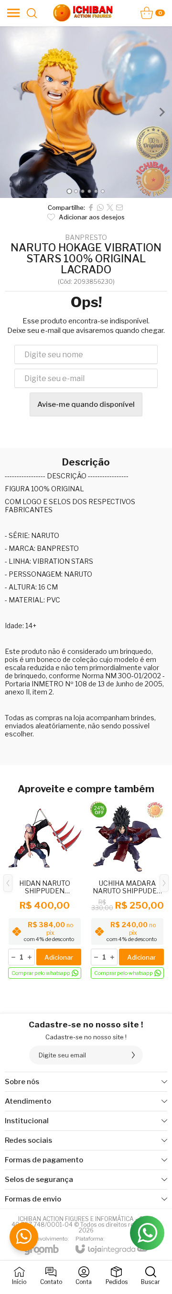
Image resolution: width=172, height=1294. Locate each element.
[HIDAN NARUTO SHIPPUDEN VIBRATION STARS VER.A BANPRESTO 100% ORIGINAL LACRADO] (44, 890)
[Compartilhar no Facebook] (90, 207)
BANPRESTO (86, 237)
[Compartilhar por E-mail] (119, 207)
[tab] (69, 191)
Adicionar (58, 957)
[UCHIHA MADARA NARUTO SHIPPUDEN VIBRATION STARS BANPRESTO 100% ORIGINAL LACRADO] (127, 890)
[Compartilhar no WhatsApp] (100, 207)
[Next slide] (161, 112)
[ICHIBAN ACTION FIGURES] (83, 13)
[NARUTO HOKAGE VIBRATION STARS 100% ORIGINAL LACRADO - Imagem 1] (86, 112)
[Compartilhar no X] (110, 207)
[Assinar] (133, 1055)
